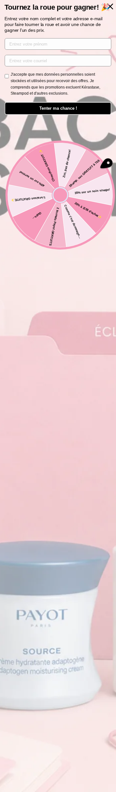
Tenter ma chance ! (58, 108)
